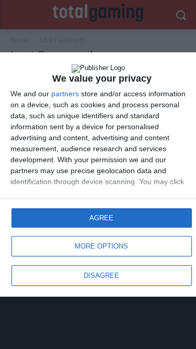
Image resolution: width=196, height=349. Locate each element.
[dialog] (98, 174)
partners (65, 93)
